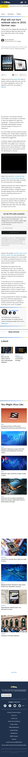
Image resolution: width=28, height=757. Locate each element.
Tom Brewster (10, 39)
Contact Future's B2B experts (14, 742)
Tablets (18, 14)
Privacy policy (14, 724)
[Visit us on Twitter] (10, 705)
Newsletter (24, 74)
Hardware (11, 14)
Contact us (14, 718)
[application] (14, 162)
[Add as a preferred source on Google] (6, 695)
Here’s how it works (20, 48)
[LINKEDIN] (14, 313)
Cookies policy (14, 730)
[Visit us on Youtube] (14, 705)
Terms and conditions (14, 721)
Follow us (16, 74)
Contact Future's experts (14, 712)
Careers (14, 739)
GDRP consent (14, 736)
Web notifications (14, 727)
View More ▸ (14, 672)
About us (14, 715)
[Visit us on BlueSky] (19, 705)
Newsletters (14, 733)
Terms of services (20, 237)
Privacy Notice (22, 239)
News (19, 41)
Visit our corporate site (20, 690)
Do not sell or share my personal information (14, 745)
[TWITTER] (10, 313)
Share (5, 74)
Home (3, 14)
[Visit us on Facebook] (5, 705)
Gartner (3, 87)
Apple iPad (17, 79)
